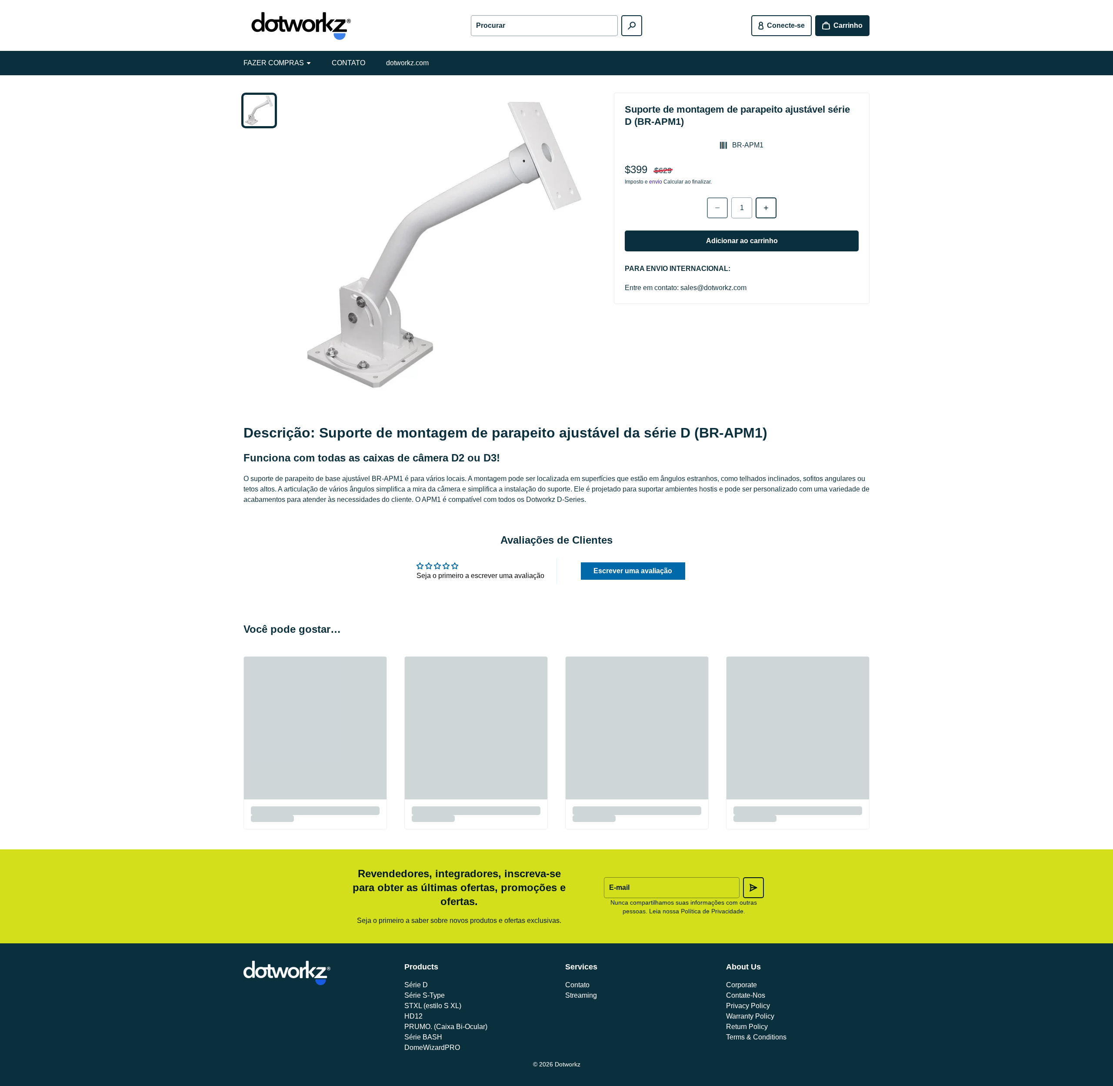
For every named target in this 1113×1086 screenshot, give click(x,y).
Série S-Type (424, 995)
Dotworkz (567, 1064)
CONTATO (348, 63)
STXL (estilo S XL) (432, 1005)
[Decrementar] (717, 207)
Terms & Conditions (756, 1037)
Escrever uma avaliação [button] (632, 571)
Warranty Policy (750, 1016)
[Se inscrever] (753, 887)
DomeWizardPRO (432, 1047)
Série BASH (423, 1037)
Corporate (741, 985)
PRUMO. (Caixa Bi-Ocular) (445, 1026)
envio (655, 182)
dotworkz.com (407, 63)
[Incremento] (766, 207)
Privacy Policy (748, 1005)
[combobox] (544, 25)
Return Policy (747, 1026)
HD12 (413, 1016)
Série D (416, 985)
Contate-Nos (745, 995)
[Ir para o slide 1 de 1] (259, 110)
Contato (577, 985)
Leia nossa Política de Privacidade (696, 911)
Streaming (581, 995)
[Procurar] (631, 25)
